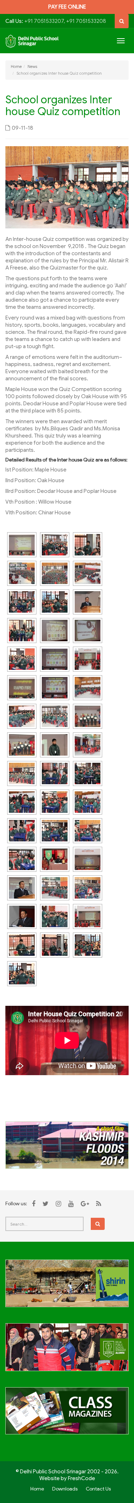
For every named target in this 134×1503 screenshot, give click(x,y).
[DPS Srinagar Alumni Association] (67, 1351)
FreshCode (81, 1478)
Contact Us (98, 1488)
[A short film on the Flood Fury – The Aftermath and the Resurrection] (67, 1145)
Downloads (65, 1488)
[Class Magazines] (67, 1414)
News (32, 66)
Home (16, 66)
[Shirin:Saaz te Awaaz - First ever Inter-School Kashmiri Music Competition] (67, 1287)
